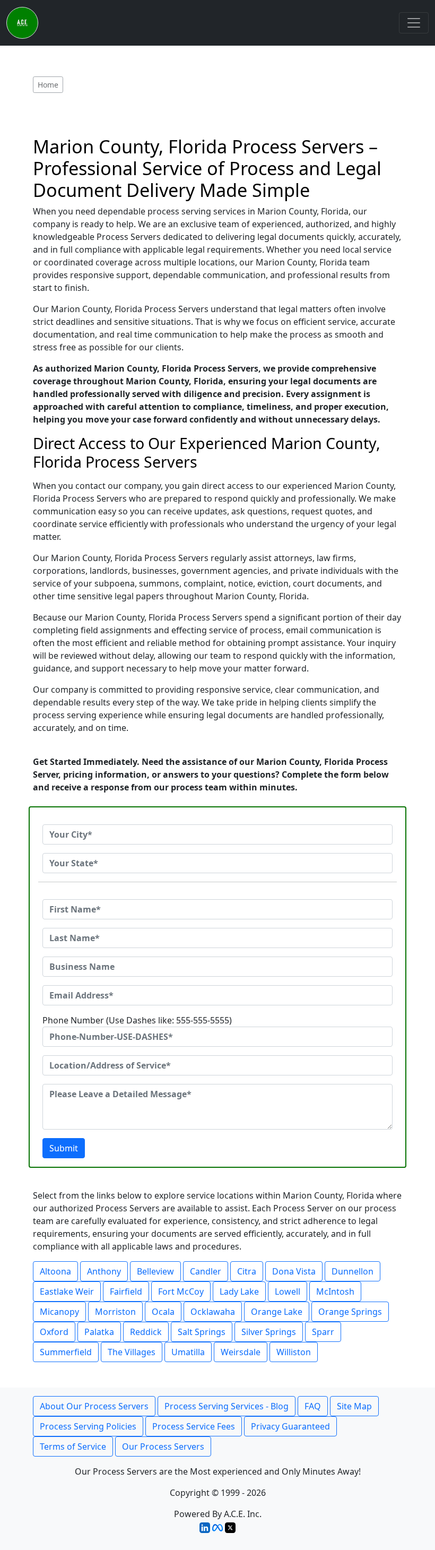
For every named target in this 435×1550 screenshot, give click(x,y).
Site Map (354, 1406)
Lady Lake (239, 1291)
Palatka (99, 1332)
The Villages (131, 1352)
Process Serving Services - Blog (226, 1406)
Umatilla (188, 1352)
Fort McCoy (181, 1291)
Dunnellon (352, 1271)
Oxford (54, 1332)
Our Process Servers (163, 1446)
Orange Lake (276, 1312)
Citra (246, 1271)
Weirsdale (240, 1352)
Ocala (163, 1312)
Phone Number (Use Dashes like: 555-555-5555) (137, 1020)
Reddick (146, 1332)
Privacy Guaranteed (290, 1426)
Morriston (115, 1312)
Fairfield (126, 1291)
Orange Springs (350, 1312)
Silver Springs (268, 1332)
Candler (205, 1271)
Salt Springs (201, 1332)
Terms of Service (73, 1446)
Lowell (287, 1291)
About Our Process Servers (94, 1406)
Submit (63, 1148)
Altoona (55, 1271)
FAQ (312, 1406)
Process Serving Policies (88, 1426)
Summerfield (66, 1352)
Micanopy (59, 1312)
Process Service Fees (193, 1426)
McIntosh (335, 1291)
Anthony (104, 1271)
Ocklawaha (212, 1312)
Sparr (323, 1332)
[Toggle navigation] (414, 22)
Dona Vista (294, 1271)
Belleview (155, 1271)
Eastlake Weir (67, 1291)
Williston (293, 1352)
